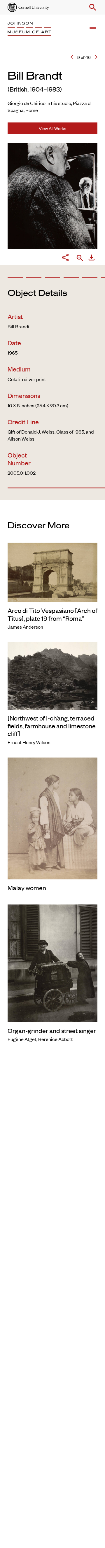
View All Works (52, 128)
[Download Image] (91, 258)
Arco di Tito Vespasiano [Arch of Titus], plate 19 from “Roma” (52, 614)
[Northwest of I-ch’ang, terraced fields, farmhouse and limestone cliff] (52, 725)
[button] (91, 7)
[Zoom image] (80, 258)
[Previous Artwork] (71, 57)
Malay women (27, 887)
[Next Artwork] (96, 57)
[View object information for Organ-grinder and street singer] (52, 962)
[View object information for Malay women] (52, 817)
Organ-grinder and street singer (52, 1030)
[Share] (65, 258)
